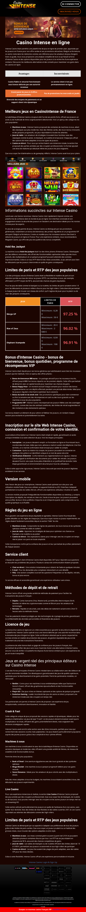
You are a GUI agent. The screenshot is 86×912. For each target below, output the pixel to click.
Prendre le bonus (60, 909)
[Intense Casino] (20, 5)
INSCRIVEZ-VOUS (69, 11)
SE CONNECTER (70, 4)
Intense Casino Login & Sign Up (43, 862)
